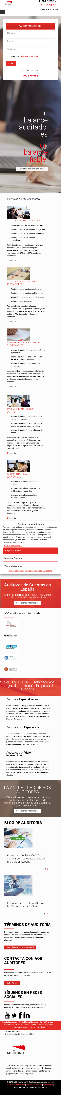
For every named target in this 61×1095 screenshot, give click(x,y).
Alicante (4, 1022)
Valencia (31, 1027)
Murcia (26, 1025)
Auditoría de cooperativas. (22, 301)
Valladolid (41, 1027)
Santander (42, 1025)
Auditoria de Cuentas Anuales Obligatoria (28, 229)
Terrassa (23, 1027)
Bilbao (21, 1022)
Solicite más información (27, 603)
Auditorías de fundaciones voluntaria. (26, 289)
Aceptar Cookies (12, 550)
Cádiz (27, 1022)
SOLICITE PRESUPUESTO (30, 26)
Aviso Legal (47, 571)
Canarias (34, 1022)
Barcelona (13, 1022)
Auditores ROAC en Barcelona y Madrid (27, 225)
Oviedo (33, 1025)
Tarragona (15, 1027)
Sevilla (50, 1025)
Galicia (42, 1022)
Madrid (11, 1025)
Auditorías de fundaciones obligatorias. (27, 293)
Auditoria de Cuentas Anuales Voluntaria (27, 233)
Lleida (4, 1025)
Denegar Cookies (13, 558)
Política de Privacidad (33, 571)
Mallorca (19, 1025)
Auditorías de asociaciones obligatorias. (27, 297)
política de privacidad (28, 56)
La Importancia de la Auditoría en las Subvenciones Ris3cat (26, 905)
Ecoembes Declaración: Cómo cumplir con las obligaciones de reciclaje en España (26, 858)
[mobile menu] (2, 12)
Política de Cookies (16, 571)
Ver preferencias (13, 566)
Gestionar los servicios (13, 546)
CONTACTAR (12, 983)
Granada (49, 1022)
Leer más (12, 260)
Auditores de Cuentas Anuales (32, 169)
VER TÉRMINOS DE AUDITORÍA (20, 947)
